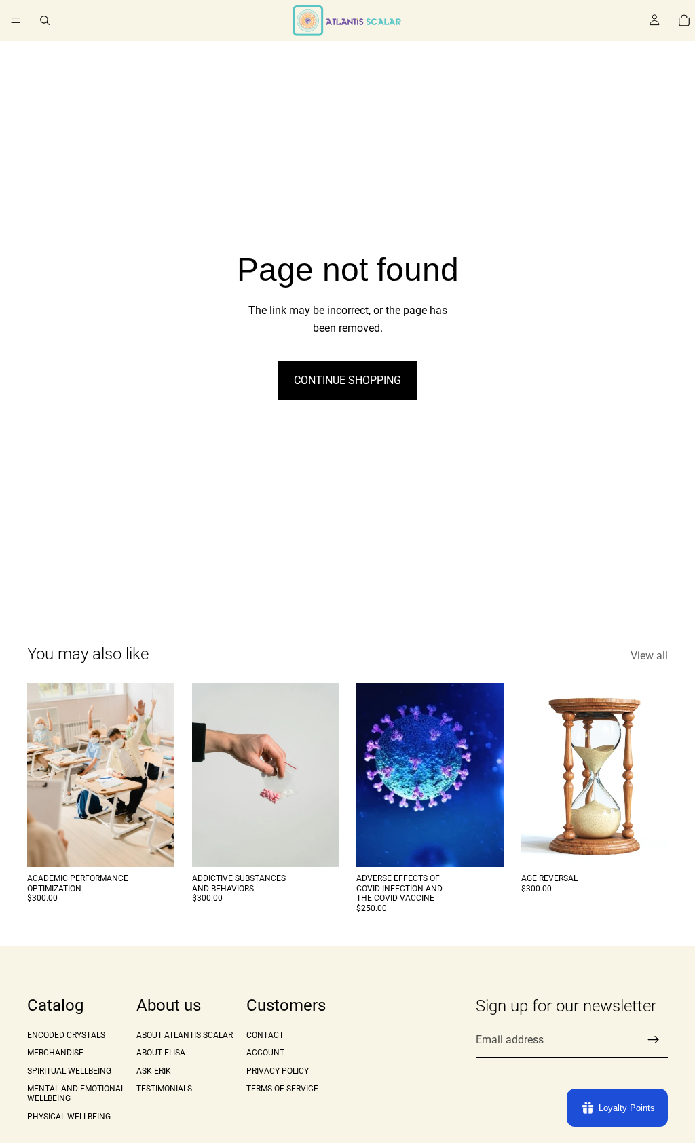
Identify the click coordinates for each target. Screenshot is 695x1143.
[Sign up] (653, 1040)
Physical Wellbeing (69, 1116)
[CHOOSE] (647, 846)
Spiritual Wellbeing (69, 1070)
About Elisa (160, 1053)
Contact (265, 1035)
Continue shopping (347, 380)
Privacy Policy (277, 1070)
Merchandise (55, 1053)
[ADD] (153, 846)
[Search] (45, 20)
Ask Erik (153, 1070)
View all (649, 655)
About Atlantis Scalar (184, 1035)
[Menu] (15, 20)
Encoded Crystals (66, 1035)
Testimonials (164, 1088)
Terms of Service (282, 1088)
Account (265, 1053)
